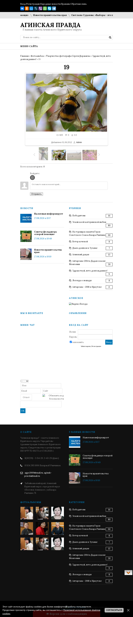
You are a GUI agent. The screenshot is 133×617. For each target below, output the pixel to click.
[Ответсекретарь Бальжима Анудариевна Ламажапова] (42, 528)
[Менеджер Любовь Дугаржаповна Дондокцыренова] (42, 513)
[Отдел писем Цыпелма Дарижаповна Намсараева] (57, 513)
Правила (65, 4)
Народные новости (50, 4)
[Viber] (40, 8)
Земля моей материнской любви (89, 222)
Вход (23, 4)
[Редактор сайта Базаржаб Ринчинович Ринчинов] (26, 528)
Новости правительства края (43, 15)
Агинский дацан (80, 254)
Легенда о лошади (81, 280)
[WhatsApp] (45, 8)
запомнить (78, 342)
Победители (78, 215)
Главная (24, 56)
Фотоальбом (37, 56)
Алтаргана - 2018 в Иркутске (87, 287)
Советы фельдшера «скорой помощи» (45, 233)
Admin (79, 142)
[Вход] (32, 177)
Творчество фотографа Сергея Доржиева (68, 56)
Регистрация (33, 4)
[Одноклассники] (27, 8)
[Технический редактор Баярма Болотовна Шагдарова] (26, 513)
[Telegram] (54, 8)
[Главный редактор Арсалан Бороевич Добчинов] (57, 528)
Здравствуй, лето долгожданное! (89, 270)
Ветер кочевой (80, 241)
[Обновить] (63, 380)
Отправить (36, 194)
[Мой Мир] (31, 8)
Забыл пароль (86, 346)
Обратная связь (78, 4)
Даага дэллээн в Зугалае (84, 248)
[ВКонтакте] (22, 8)
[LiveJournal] (36, 8)
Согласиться (114, 610)
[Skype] (49, 8)
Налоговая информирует (48, 214)
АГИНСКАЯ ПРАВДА (50, 25)
